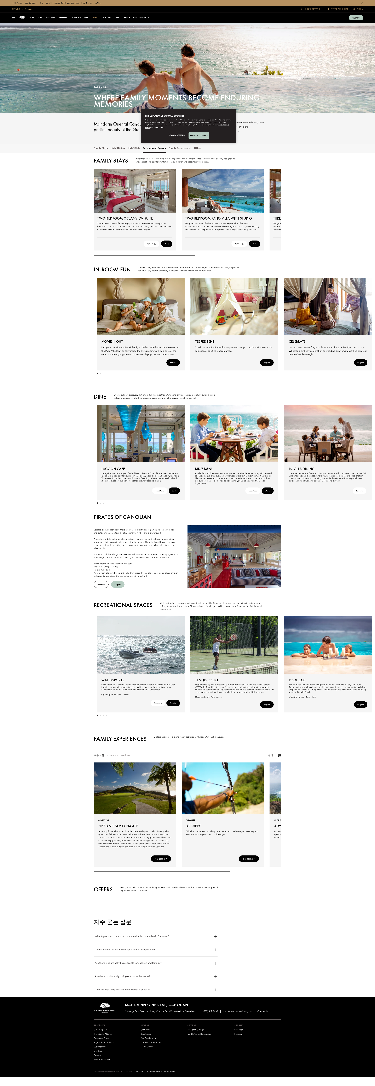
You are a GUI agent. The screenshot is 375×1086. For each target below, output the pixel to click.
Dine (40, 17)
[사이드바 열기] (13, 18)
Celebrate (76, 17)
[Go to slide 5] (224, 209)
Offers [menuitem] (197, 148)
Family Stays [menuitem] (101, 148)
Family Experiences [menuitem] (180, 148)
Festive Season (141, 17)
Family (96, 17)
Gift (117, 17)
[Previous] (99, 191)
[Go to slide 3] (137, 209)
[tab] (99, 755)
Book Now (97, 3)
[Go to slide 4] (221, 209)
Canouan (28, 9)
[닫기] (362, 3)
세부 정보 (151, 243)
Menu (267, 490)
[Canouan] (22, 18)
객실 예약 (356, 17)
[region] (188, 126)
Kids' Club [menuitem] (134, 148)
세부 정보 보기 (161, 858)
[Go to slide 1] (131, 209)
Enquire (173, 362)
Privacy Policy (159, 127)
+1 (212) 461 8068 (209, 1011)
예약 (167, 243)
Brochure (158, 703)
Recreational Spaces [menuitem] (154, 148)
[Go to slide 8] (232, 209)
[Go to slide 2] (134, 209)
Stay (32, 17)
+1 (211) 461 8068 (238, 127)
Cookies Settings (177, 135)
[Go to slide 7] (230, 209)
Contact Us (262, 1011)
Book (174, 490)
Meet (86, 17)
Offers (126, 17)
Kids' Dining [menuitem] (118, 148)
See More (160, 490)
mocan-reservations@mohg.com (246, 122)
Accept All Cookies (199, 135)
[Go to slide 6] (227, 209)
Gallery (107, 17)
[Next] (170, 191)
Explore (63, 17)
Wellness (50, 17)
